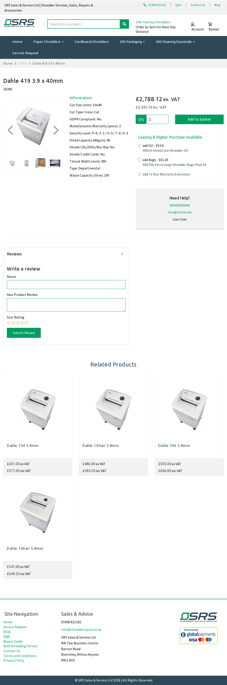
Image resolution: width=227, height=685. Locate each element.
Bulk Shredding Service (20, 646)
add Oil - (165, 148)
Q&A (178, 5)
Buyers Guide (13, 641)
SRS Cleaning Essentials (174, 42)
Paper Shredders (47, 42)
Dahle (22, 63)
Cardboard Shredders (92, 42)
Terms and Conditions (20, 655)
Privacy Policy (13, 660)
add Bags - (174, 162)
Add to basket (199, 119)
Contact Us (198, 5)
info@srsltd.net (180, 212)
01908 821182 (157, 5)
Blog (217, 5)
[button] (10, 138)
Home (17, 42)
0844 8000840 (180, 205)
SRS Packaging (131, 42)
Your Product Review (22, 294)
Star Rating (15, 317)
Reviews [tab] (14, 254)
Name (11, 276)
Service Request (25, 53)
